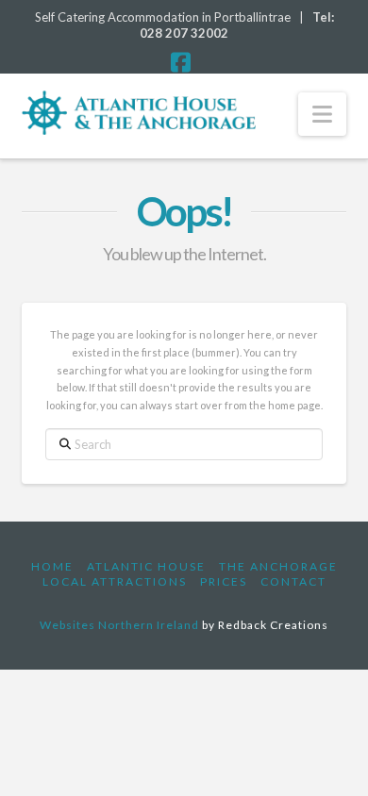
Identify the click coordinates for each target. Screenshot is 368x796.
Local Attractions (114, 581)
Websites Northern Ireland (119, 625)
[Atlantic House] (138, 113)
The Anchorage (278, 566)
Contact (293, 581)
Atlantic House (146, 566)
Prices (223, 581)
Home (52, 566)
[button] (322, 114)
